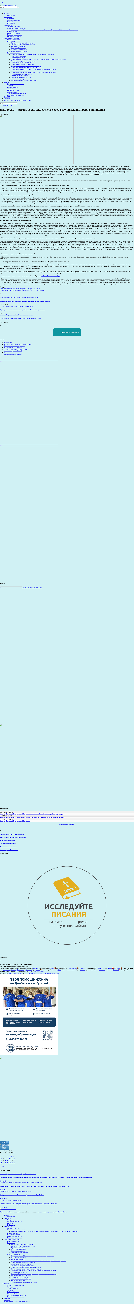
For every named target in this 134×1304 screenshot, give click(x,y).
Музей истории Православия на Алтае (16, 349)
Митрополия (8, 25)
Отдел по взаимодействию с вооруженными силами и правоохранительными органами (38, 59)
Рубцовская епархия (13, 33)
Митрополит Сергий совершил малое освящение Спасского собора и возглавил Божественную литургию (34, 1186)
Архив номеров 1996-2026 (67, 824)
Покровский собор (6, 105)
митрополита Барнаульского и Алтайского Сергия (51, 1212)
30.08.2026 (3, 1181)
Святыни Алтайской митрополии (14, 346)
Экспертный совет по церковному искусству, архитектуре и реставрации (33, 72)
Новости (6, 13)
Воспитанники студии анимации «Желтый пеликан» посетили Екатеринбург (25, 301)
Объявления (11, 15)
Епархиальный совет (13, 39)
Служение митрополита (14, 20)
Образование (22, 297)
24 (1, 1163)
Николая (82, 970)
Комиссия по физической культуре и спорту (24, 80)
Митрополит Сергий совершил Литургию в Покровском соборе (20, 288)
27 (7, 1163)
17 (1, 1161)
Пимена (51, 968)
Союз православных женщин (13, 354)
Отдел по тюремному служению (21, 62)
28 (10, 1163)
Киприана (29, 970)
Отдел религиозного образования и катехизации (26, 66)
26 (5, 1163)
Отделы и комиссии (13, 53)
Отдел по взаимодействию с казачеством (23, 61)
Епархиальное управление (12, 38)
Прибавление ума (39, 971)
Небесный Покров (13, 90)
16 (14, 1159)
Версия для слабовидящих (69, 332)
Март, (14, 814)
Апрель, (19, 814)
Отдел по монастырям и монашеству (22, 64)
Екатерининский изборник (15, 95)
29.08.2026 (3, 1198)
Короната (82, 968)
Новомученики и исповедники (13, 347)
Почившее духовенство (14, 36)
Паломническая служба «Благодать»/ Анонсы (18, 100)
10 (1, 1159)
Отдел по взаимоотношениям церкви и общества (26, 67)
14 (10, 1159)
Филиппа (13, 970)
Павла (110, 968)
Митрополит (8, 17)
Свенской (116, 970)
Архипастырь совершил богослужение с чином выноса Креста (20, 318)
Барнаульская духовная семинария (11, 1182)
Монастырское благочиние (19, 51)
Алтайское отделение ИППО (13, 351)
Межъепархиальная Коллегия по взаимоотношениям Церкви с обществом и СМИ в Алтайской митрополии (44, 30)
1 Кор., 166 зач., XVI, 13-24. (35, 973)
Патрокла (101, 968)
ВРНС (6, 352)
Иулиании (117, 968)
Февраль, (9, 814)
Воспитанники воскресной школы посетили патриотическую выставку (22, 290)
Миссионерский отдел (18, 57)
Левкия (74, 968)
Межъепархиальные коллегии (16, 28)
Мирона (35, 968)
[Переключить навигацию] (0, 9)
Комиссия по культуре (18, 79)
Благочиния (11, 41)
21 (10, 1161)
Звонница (10, 89)
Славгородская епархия (14, 35)
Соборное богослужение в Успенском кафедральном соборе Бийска (22, 1195)
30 (14, 1163)
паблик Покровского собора (50, 276)
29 (12, 1163)
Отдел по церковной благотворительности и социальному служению (32, 54)
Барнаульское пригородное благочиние (23, 44)
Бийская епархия (12, 31)
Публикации (11, 23)
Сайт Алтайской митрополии (9, 1212)
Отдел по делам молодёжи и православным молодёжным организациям (33, 69)
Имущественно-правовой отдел (21, 77)
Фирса (70, 968)
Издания (6, 82)
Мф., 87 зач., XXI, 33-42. (51, 973)
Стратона (6, 970)
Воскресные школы (6, 297)
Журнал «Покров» (13, 87)
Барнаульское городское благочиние (22, 43)
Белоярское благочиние (18, 48)
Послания (10, 22)
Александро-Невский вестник (16, 93)
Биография (10, 18)
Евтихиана (20, 970)
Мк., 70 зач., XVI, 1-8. (15, 973)
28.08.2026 (3, 1207)
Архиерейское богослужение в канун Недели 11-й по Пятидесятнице (22, 310)
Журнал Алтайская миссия (15, 84)
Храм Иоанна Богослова (28, 1174)
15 (12, 1159)
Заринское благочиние (18, 46)
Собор (59, 970)
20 (7, 1161)
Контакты (7, 98)
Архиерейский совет (13, 26)
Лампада (10, 85)
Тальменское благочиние (19, 49)
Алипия (38, 970)
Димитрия (101, 970)
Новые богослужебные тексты (32, 587)
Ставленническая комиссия (19, 75)
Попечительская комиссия (19, 71)
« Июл (2, 1166)
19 (5, 1161)
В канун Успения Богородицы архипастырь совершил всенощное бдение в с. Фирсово (28, 1203)
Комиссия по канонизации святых (21, 74)
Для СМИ (7, 97)
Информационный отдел (18, 56)
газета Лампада (12, 92)
